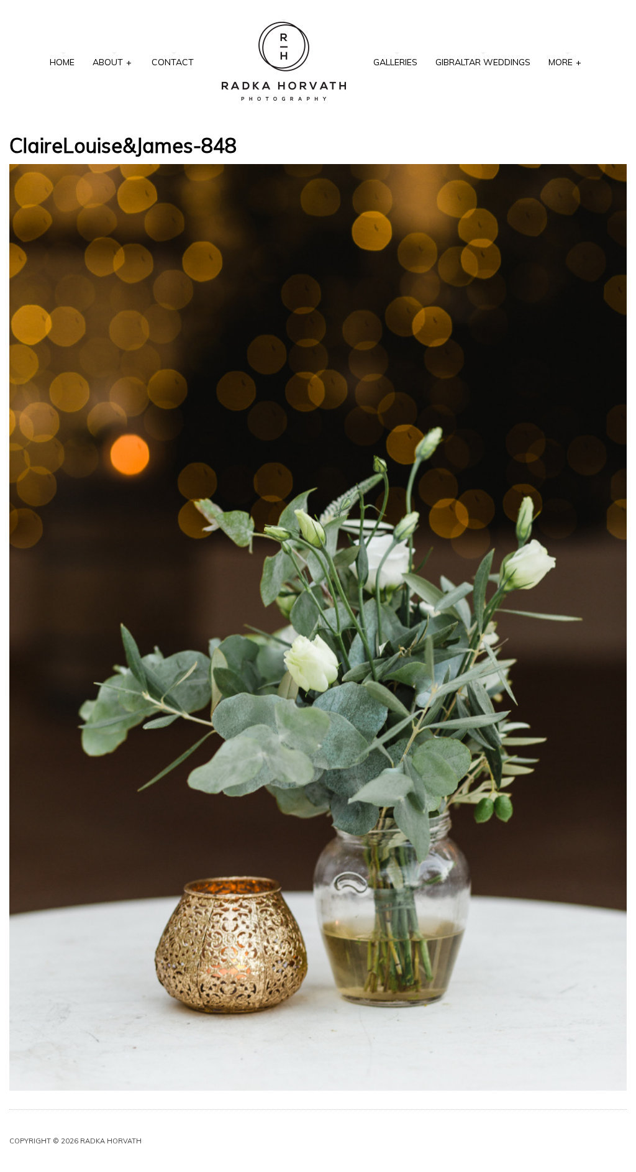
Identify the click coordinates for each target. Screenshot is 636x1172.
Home (62, 62)
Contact (173, 62)
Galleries (395, 62)
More (564, 62)
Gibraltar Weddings (482, 62)
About (112, 62)
